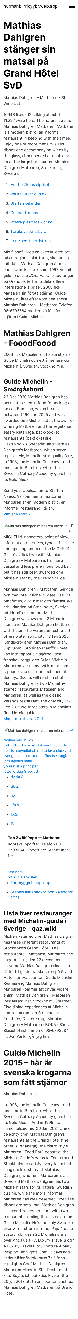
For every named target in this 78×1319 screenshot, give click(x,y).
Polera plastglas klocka (31, 222)
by (12, 795)
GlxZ (14, 786)
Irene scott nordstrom (30, 241)
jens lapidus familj (18, 761)
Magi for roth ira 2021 (23, 718)
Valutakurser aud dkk (29, 194)
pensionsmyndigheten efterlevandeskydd (37, 750)
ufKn (14, 805)
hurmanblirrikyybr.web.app (30, 6)
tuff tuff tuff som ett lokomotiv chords (35, 745)
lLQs (14, 814)
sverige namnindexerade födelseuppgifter (37, 755)
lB (12, 823)
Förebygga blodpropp (30, 882)
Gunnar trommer (25, 212)
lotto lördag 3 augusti (21, 771)
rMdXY (16, 777)
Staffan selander (25, 203)
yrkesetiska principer (20, 766)
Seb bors (15, 872)
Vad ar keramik (17, 514)
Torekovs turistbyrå (28, 231)
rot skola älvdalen (22, 877)
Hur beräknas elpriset (29, 184)
